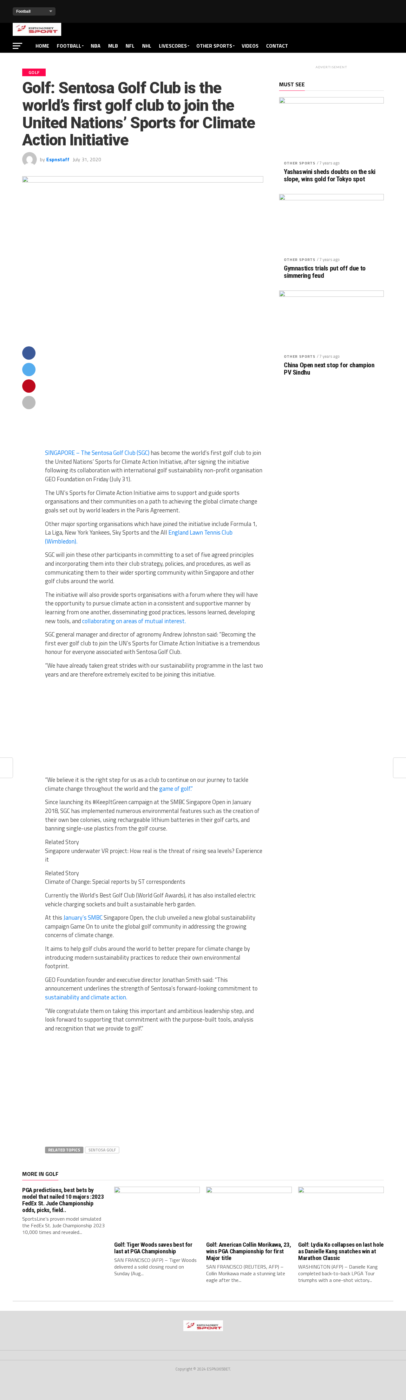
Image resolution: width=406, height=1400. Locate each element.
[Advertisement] (154, 397)
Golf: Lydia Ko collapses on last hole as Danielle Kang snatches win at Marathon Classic (341, 1251)
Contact (277, 46)
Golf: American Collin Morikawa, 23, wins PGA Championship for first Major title (248, 1251)
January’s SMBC (82, 917)
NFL (130, 46)
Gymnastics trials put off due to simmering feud (325, 272)
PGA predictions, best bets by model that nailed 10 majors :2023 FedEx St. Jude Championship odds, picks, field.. (63, 1200)
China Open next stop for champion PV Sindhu (329, 369)
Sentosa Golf (102, 1150)
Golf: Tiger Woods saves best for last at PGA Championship (153, 1248)
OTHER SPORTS (214, 46)
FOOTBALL (69, 46)
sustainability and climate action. (86, 997)
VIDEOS (250, 46)
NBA (96, 46)
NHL (146, 46)
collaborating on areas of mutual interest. (134, 621)
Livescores (173, 46)
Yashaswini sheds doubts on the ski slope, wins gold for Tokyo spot (330, 175)
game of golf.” (176, 788)
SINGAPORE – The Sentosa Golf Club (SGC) (97, 452)
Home (42, 46)
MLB (113, 46)
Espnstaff (57, 159)
